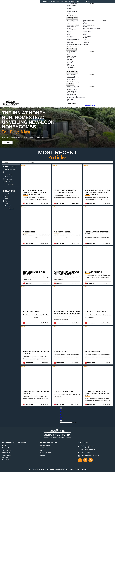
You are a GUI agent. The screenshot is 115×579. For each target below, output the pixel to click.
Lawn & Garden (87, 20)
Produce (85, 26)
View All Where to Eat (72, 70)
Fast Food (69, 59)
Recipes (42, 450)
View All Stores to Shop (73, 47)
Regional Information (72, 11)
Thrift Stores (86, 37)
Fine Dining (70, 61)
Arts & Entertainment (72, 3)
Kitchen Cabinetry (71, 94)
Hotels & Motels (71, 79)
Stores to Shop (6, 450)
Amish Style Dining (71, 51)
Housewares (70, 42)
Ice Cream (69, 62)
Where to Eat (6, 452)
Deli (68, 54)
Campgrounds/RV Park (72, 77)
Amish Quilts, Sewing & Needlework (91, 28)
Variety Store (86, 44)
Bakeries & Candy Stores (73, 25)
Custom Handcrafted (72, 91)
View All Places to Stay (73, 82)
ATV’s (68, 23)
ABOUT (78, 1)
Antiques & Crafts (71, 21)
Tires (84, 39)
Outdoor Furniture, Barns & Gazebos (76, 97)
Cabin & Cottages (71, 76)
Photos (62, 1)
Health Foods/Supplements (73, 39)
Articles (53, 1)
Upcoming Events (45, 445)
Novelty (85, 23)
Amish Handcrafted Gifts (73, 20)
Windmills (104, 20)
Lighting (85, 21)
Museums (69, 8)
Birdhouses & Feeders (72, 26)
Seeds (84, 29)
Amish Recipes (46, 1)
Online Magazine (45, 452)
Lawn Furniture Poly (72, 96)
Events (58, 1)
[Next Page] (68, 421)
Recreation (70, 10)
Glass (68, 34)
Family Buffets (70, 57)
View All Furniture (71, 103)
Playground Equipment (88, 25)
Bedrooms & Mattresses (73, 86)
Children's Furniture (72, 89)
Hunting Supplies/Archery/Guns (74, 44)
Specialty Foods (87, 31)
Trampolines (86, 42)
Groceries (69, 37)
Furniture (5, 457)
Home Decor (70, 41)
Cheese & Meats (71, 29)
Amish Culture (6, 460)
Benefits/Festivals (71, 5)
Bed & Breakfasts (71, 74)
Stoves (85, 33)
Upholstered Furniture (72, 100)
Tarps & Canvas (87, 36)
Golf (68, 6)
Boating (69, 28)
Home (4, 445)
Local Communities (70, 1)
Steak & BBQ (70, 65)
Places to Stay (6, 455)
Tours (68, 13)
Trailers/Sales (86, 41)
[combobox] (66, 422)
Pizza (68, 64)
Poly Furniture (70, 99)
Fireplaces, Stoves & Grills (73, 92)
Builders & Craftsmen (72, 88)
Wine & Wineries (71, 67)
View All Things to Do (72, 15)
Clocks (69, 31)
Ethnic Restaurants (71, 56)
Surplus (85, 34)
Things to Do (6, 448)
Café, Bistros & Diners (72, 53)
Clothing (69, 33)
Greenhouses (70, 36)
